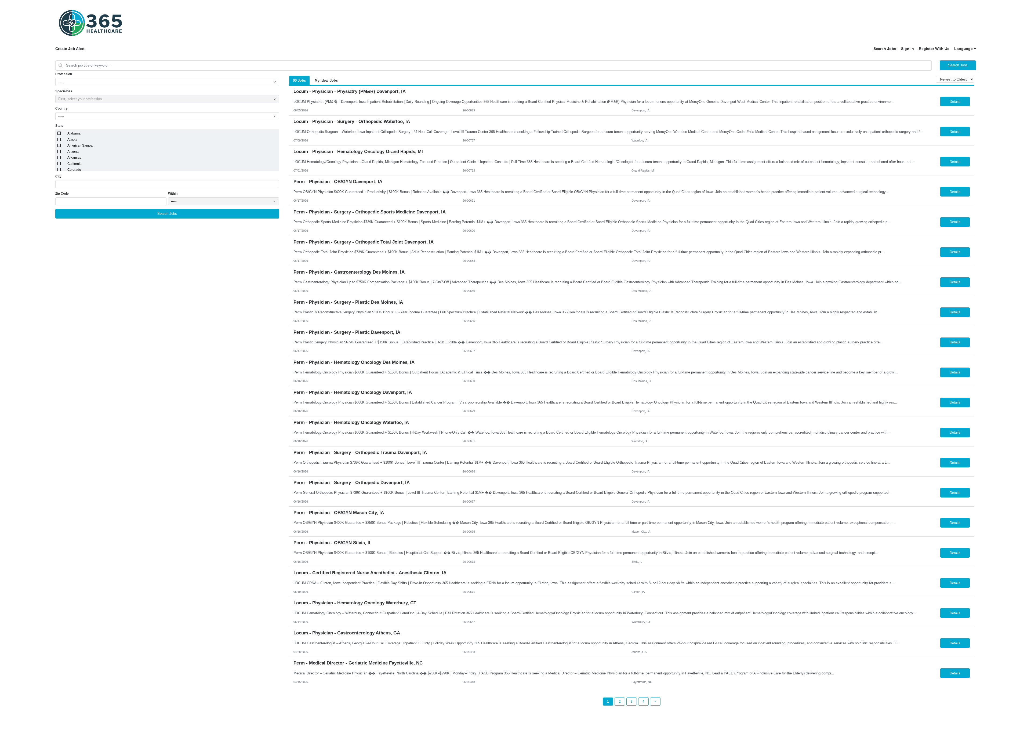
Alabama (74, 133)
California (74, 164)
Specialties (63, 91)
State (59, 126)
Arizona (73, 152)
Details (955, 102)
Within (172, 193)
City (58, 176)
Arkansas (74, 157)
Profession (63, 74)
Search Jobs (884, 48)
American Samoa (80, 145)
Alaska (72, 139)
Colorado (74, 170)
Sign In (907, 48)
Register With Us (934, 48)
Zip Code (62, 193)
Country (61, 108)
